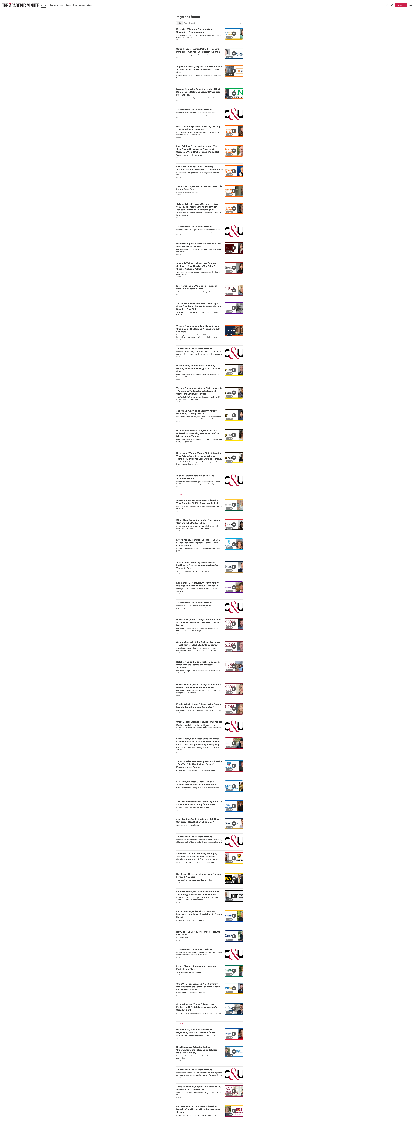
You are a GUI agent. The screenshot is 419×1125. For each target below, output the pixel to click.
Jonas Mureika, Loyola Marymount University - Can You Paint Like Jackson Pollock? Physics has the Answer (199, 764)
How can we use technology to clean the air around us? (197, 1115)
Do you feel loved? (183, 938)
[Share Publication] (392, 5)
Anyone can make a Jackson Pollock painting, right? (195, 770)
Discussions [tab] (193, 23)
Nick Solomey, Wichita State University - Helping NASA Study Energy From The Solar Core (198, 368)
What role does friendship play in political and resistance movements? (197, 789)
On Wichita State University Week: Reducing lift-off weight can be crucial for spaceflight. (198, 398)
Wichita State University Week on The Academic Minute (195, 477)
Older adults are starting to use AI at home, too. (194, 880)
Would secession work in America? (189, 155)
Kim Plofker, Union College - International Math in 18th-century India (197, 287)
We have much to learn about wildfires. (191, 992)
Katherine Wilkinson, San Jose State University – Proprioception (194, 30)
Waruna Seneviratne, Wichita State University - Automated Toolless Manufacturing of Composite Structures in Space (199, 391)
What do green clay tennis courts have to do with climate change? (197, 313)
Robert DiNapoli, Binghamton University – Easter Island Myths (197, 967)
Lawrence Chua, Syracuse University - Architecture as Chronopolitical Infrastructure (199, 168)
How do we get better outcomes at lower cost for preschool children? (198, 76)
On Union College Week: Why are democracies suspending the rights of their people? (198, 691)
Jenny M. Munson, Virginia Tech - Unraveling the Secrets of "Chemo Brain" (198, 1088)
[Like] (177, 42)
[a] (234, 33)
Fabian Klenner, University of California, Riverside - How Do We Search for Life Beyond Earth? (199, 914)
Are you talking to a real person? (188, 192)
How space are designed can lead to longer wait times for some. (197, 173)
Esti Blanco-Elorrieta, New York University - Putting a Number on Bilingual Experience (198, 584)
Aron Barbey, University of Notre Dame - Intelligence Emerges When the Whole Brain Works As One (198, 565)
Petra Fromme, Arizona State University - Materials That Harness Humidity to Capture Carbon (198, 1109)
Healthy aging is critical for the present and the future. (196, 807)
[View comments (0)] (192, 42)
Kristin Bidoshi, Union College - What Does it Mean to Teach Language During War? (198, 705)
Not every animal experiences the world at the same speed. (198, 1013)
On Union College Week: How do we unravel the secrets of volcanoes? (198, 671)
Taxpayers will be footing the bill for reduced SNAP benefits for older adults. (198, 214)
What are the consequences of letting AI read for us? (196, 1035)
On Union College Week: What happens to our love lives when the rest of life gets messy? (197, 629)
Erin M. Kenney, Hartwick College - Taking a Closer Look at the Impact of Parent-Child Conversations (198, 543)
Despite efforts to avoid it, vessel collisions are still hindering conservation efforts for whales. (199, 133)
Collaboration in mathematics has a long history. (194, 292)
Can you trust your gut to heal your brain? (192, 55)
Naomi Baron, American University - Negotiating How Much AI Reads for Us (195, 1031)
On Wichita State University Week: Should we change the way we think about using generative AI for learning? (199, 418)
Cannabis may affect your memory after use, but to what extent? (197, 748)
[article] (209, 36)
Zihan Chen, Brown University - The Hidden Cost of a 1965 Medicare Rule (198, 521)
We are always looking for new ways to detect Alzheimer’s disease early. (198, 273)
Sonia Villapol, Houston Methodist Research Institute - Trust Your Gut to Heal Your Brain (198, 50)
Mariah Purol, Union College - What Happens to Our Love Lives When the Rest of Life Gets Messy (198, 622)
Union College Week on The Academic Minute (199, 722)
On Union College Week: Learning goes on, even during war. (199, 710)
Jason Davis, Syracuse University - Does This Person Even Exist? (199, 188)
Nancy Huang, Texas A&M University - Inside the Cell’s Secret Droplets (198, 245)
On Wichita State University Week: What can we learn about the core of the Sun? (198, 375)
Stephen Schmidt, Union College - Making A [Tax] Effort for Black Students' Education (198, 643)
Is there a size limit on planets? (187, 825)
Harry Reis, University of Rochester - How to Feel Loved (198, 933)
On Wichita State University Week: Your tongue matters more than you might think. (199, 440)
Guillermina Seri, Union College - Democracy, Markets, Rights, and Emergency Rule (198, 686)
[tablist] (187, 23)
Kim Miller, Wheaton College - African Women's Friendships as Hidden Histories (197, 783)
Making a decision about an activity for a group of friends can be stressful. (199, 507)
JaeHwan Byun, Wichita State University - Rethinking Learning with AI (197, 412)
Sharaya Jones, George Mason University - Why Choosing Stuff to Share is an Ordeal (197, 501)
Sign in (412, 5)
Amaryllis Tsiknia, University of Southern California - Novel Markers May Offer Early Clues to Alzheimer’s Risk (197, 266)
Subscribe (401, 5)
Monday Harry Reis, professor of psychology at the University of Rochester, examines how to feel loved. (199, 953)
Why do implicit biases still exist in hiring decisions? (195, 862)
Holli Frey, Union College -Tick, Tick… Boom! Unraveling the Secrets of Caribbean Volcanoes (198, 665)
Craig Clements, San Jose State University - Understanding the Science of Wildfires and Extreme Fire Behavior (198, 987)
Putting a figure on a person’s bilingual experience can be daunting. (197, 590)
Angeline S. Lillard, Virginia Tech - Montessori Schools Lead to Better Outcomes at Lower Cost (199, 69)
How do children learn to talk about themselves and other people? (198, 549)
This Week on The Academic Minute (194, 109)
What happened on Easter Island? (188, 972)
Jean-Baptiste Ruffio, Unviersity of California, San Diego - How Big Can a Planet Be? (199, 820)
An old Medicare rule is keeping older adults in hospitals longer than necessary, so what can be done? (197, 527)
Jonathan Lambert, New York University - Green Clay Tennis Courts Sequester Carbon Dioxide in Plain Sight (198, 306)
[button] (43, 5)
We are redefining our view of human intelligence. (195, 571)
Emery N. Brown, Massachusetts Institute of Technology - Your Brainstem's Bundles (198, 893)
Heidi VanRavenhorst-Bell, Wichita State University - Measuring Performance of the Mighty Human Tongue (197, 433)
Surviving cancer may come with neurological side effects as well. (199, 1093)
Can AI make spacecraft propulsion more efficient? (195, 98)
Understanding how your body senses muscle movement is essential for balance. (198, 36)
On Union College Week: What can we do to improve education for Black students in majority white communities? (199, 649)
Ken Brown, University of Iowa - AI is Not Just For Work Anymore (198, 875)
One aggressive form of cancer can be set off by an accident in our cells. (198, 250)
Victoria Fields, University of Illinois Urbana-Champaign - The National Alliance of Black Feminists (198, 329)
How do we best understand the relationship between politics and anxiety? (199, 1057)
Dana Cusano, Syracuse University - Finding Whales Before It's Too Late (198, 128)
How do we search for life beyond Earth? (191, 920)
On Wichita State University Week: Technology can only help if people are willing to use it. (198, 463)
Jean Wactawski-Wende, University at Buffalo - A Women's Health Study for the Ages (199, 803)
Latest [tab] (180, 23)
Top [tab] (185, 23)
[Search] (387, 5)
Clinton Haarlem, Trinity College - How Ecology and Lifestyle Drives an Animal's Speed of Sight (196, 1007)
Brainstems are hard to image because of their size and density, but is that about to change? (197, 898)
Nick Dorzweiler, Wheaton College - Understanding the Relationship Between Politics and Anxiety (196, 1050)
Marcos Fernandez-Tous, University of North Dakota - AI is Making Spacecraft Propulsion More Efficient (198, 92)
